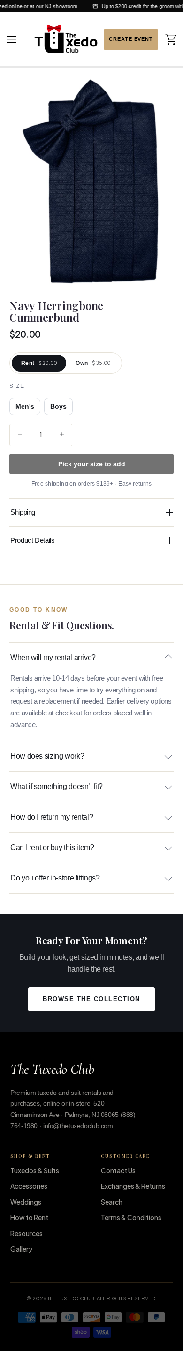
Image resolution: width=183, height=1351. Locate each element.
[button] (11, 39)
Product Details (32, 540)
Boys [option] (58, 406)
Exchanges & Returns (133, 1186)
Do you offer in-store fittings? (54, 878)
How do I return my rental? (51, 817)
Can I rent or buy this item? (52, 847)
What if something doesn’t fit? (56, 786)
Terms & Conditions (131, 1217)
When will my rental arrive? (53, 657)
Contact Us (118, 1170)
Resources (26, 1233)
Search (111, 1202)
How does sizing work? (47, 756)
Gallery (21, 1249)
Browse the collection (91, 999)
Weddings (25, 1202)
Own (93, 363)
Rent (39, 363)
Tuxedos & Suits (34, 1170)
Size (16, 386)
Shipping (22, 512)
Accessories (28, 1186)
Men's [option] (24, 406)
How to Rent (29, 1217)
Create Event (131, 39)
